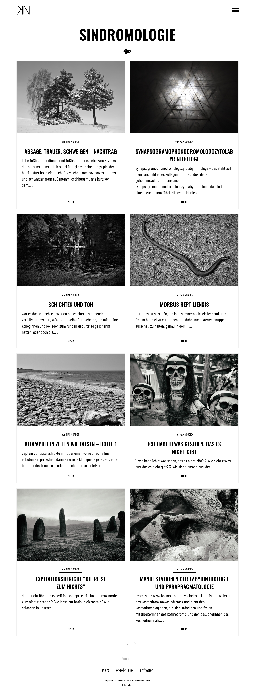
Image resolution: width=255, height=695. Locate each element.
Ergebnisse (124, 669)
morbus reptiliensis (184, 304)
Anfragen (147, 669)
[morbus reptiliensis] (184, 249)
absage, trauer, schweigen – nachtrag (70, 151)
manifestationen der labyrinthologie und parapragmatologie (184, 582)
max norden (73, 141)
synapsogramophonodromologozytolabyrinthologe (184, 155)
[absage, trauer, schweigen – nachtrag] (71, 96)
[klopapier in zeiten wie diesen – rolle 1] (71, 389)
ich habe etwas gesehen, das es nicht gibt (184, 447)
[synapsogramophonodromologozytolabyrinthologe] (184, 96)
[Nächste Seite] (135, 644)
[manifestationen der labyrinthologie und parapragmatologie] (184, 524)
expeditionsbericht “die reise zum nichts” (71, 582)
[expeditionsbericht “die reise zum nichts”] (71, 524)
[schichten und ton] (71, 249)
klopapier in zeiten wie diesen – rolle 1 (71, 444)
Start (105, 669)
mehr (71, 202)
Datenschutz (127, 685)
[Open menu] (235, 10)
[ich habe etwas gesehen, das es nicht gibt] (184, 389)
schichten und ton (70, 304)
